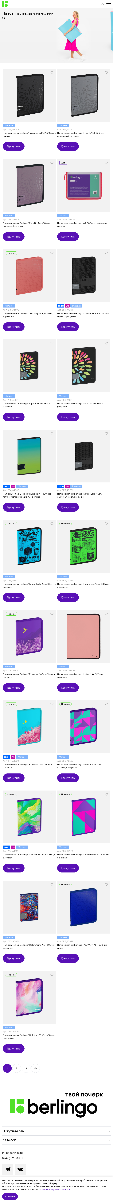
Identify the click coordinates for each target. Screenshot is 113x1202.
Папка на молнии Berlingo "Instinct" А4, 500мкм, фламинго (80, 676)
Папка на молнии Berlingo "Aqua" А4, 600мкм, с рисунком (80, 405)
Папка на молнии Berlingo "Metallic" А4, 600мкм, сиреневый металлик (26, 224)
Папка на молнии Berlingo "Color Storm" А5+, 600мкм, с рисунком (29, 946)
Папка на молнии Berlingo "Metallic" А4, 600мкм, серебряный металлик (80, 134)
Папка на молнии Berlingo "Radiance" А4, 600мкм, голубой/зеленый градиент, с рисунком (27, 495)
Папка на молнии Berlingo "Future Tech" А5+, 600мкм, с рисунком (83, 585)
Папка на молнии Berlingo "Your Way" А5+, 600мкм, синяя (82, 946)
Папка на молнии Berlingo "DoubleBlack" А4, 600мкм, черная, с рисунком (83, 315)
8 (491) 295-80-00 (13, 1158)
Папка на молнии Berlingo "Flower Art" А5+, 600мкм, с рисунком (29, 676)
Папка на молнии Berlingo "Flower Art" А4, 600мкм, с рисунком (28, 766)
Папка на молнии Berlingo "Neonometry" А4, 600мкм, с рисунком (83, 856)
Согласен (10, 1196)
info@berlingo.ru (12, 1152)
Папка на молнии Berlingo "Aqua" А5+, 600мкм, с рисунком (26, 405)
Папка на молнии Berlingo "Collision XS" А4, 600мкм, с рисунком (29, 856)
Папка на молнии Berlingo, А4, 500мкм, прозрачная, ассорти (82, 224)
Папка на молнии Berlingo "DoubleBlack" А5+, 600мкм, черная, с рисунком (79, 495)
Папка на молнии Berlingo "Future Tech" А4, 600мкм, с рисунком (29, 585)
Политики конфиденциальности (55, 1189)
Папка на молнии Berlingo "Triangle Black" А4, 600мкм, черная (29, 134)
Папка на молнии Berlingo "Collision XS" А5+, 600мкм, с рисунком (29, 1036)
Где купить (13, 146)
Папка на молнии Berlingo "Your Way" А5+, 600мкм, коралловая (28, 315)
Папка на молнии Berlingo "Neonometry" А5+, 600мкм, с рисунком (79, 766)
